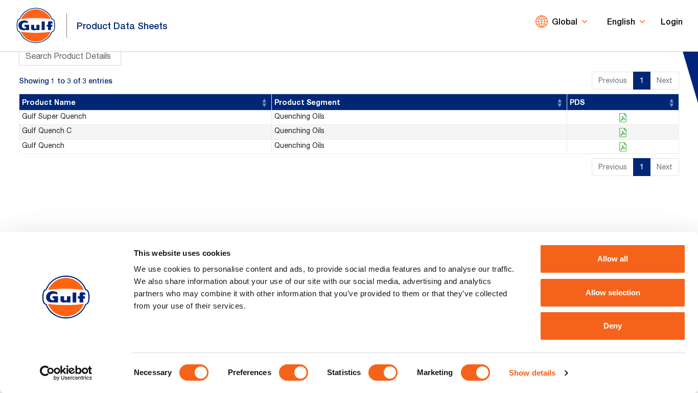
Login (672, 21)
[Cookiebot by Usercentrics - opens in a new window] (66, 373)
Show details (532, 372)
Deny (612, 325)
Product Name (49, 102)
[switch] (293, 372)
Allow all (612, 258)
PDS (577, 102)
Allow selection (613, 292)
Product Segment (307, 102)
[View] (623, 118)
